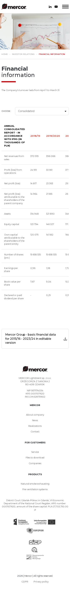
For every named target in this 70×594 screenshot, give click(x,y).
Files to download (35, 457)
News (35, 420)
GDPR (24, 581)
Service (35, 452)
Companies (35, 463)
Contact (35, 431)
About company (35, 414)
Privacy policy (41, 581)
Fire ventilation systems (35, 489)
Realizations (35, 426)
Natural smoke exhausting (35, 483)
